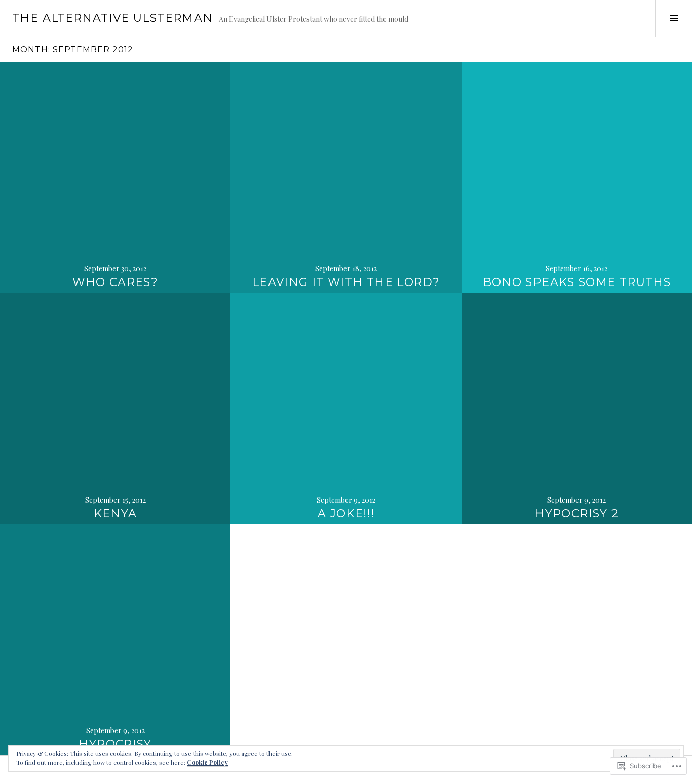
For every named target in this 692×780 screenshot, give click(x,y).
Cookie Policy (207, 762)
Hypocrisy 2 (576, 513)
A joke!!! (346, 513)
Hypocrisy (115, 744)
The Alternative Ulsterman (112, 18)
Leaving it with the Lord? (346, 282)
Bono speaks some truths (577, 282)
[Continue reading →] (115, 177)
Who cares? (115, 282)
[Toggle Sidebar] (673, 18)
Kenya (115, 513)
